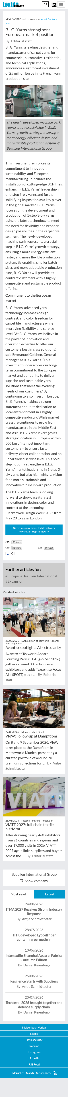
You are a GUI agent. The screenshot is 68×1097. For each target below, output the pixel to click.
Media (34, 1033)
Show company (36, 881)
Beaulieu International (39, 576)
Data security (34, 1039)
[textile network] (13, 4)
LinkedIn (34, 1058)
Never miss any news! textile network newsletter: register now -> (34, 529)
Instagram (34, 1052)
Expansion (15, 581)
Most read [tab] (18, 894)
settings (12, 553)
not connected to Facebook (7, 542)
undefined (7, 548)
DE (45, 4)
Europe (13, 576)
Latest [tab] (49, 894)
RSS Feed (34, 1064)
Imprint (34, 1046)
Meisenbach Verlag (34, 1027)
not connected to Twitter (40, 548)
